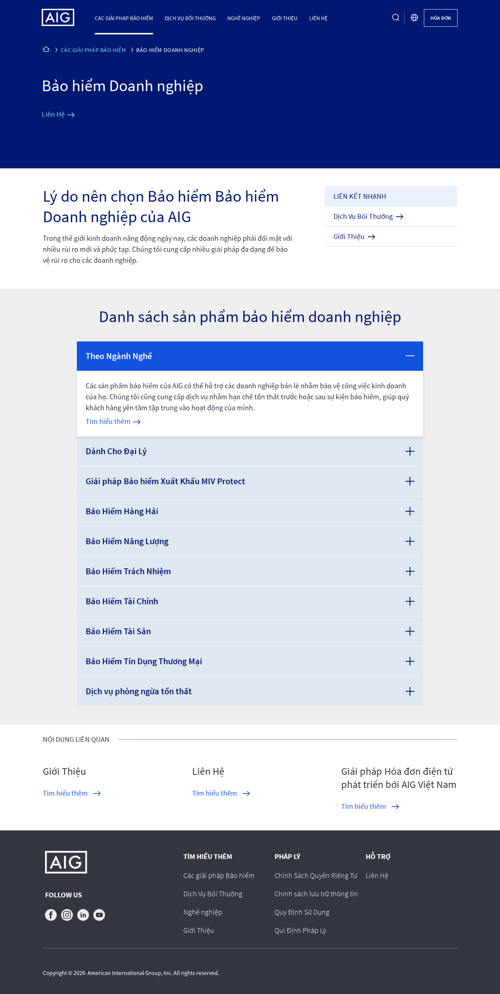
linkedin (83, 915)
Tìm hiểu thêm (108, 421)
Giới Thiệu (285, 18)
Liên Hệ (318, 18)
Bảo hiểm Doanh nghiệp (122, 85)
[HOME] (46, 50)
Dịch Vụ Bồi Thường (190, 18)
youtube (99, 915)
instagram (67, 915)
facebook (51, 915)
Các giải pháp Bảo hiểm (124, 18)
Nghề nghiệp (243, 18)
